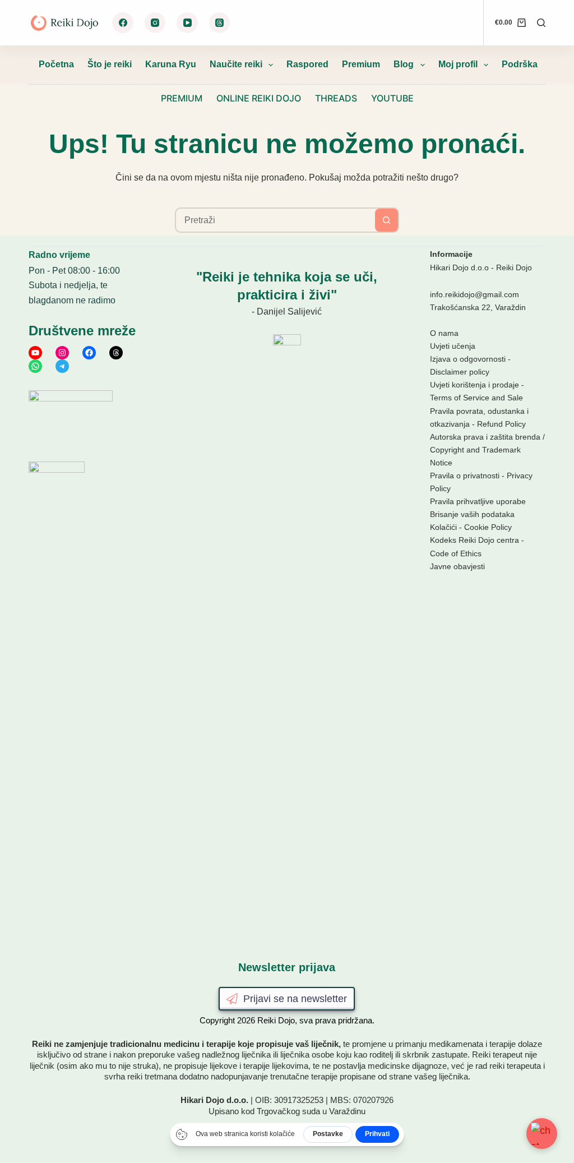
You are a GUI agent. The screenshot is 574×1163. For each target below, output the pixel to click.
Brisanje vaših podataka (472, 514)
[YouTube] (187, 23)
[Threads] (219, 23)
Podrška (520, 64)
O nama (444, 333)
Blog (404, 64)
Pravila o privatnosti (464, 475)
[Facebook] (122, 23)
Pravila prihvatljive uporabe (478, 501)
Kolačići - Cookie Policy (471, 527)
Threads (336, 98)
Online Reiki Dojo (258, 98)
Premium (361, 64)
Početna (56, 64)
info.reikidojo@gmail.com (474, 294)
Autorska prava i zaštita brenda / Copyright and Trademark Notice (487, 449)
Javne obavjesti (457, 566)
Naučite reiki (236, 64)
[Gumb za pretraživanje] (386, 220)
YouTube (392, 98)
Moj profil (458, 64)
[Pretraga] (541, 23)
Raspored (307, 64)
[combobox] (275, 220)
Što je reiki (109, 64)
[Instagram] (155, 23)
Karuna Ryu (170, 64)
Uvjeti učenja (452, 345)
